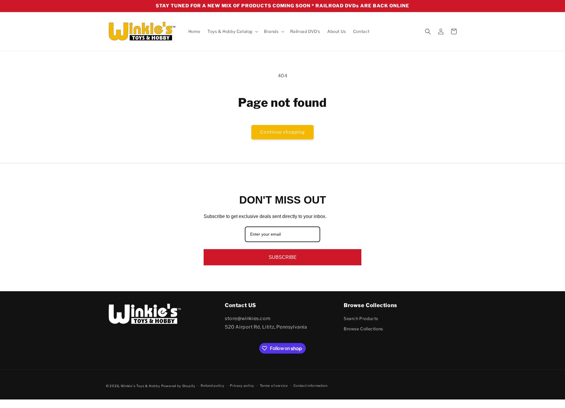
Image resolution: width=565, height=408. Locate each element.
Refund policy (212, 386)
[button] (232, 31)
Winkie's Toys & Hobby (140, 386)
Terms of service (274, 386)
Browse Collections (363, 329)
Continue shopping (282, 132)
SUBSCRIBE (283, 257)
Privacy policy (242, 386)
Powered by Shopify (178, 386)
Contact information (310, 386)
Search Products (361, 318)
